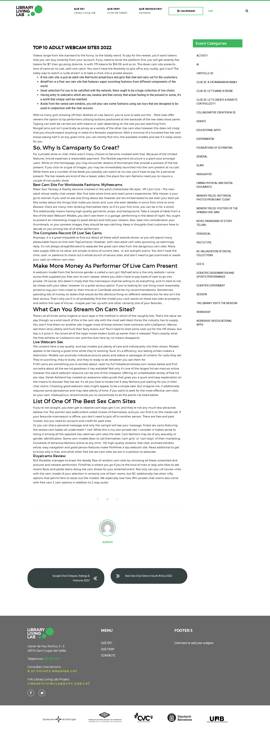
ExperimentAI (205, 138)
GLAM (200, 165)
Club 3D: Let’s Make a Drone (215, 90)
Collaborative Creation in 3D (216, 112)
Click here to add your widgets (193, 643)
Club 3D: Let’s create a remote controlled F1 (217, 101)
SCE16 (200, 264)
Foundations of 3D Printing (215, 147)
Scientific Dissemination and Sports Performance (215, 274)
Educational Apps (209, 130)
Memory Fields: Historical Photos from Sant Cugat (214, 197)
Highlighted (204, 174)
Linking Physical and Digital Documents (215, 185)
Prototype (204, 242)
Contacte (108, 655)
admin (107, 542)
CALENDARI (188, 11)
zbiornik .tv (79, 64)
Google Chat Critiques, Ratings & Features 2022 (71, 578)
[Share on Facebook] (97, 499)
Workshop (203, 312)
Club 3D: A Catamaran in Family (217, 82)
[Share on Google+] (117, 499)
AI (198, 64)
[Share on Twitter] (107, 499)
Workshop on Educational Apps (214, 322)
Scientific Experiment (211, 285)
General (202, 156)
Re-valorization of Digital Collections (214, 253)
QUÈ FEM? (108, 649)
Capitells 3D (205, 73)
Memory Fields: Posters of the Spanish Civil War (217, 210)
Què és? (106, 643)
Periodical (204, 233)
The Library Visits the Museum (217, 303)
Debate (201, 121)
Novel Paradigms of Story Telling (214, 223)
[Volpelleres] (29, 11)
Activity (202, 55)
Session (202, 294)
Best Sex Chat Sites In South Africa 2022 (148, 575)
